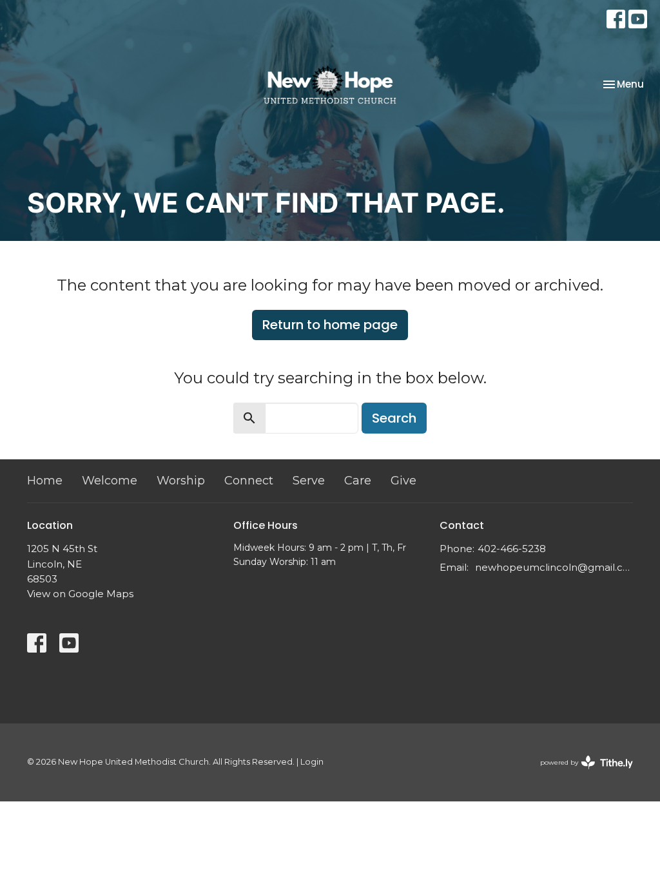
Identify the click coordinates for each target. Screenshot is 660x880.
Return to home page (330, 325)
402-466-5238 (512, 548)
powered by (580, 773)
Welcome (109, 480)
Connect (248, 480)
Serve (309, 480)
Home (45, 480)
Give (403, 480)
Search (394, 418)
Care (357, 480)
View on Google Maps (80, 594)
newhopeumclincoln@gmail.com (554, 567)
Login (312, 762)
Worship (181, 480)
